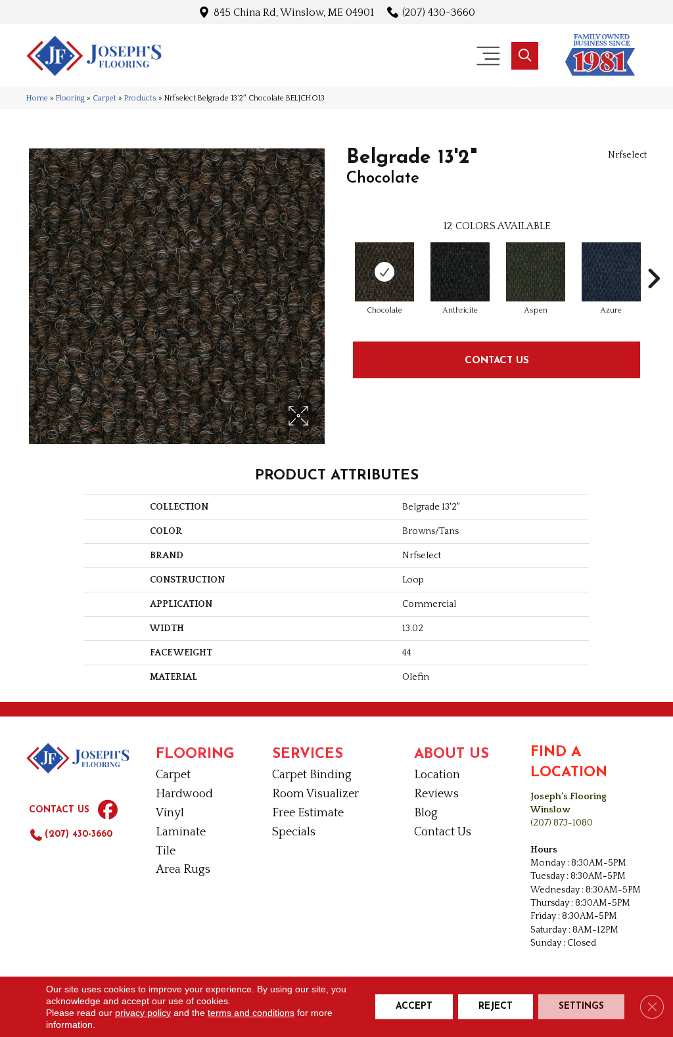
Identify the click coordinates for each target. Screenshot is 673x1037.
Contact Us (497, 359)
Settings (581, 1006)
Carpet (104, 98)
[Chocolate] (384, 272)
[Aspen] (536, 272)
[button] (524, 56)
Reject (495, 1006)
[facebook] (108, 810)
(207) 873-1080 (561, 823)
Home (37, 98)
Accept (414, 1006)
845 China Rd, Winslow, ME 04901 (294, 12)
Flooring (70, 98)
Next (653, 258)
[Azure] (611, 272)
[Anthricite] (460, 272)
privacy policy (143, 1012)
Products (140, 98)
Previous (340, 258)
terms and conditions (251, 1012)
